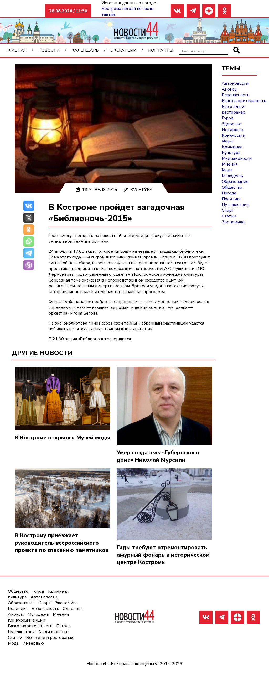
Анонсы (229, 89)
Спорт (228, 210)
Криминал (232, 147)
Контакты (160, 50)
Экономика (233, 222)
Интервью (232, 129)
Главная (16, 50)
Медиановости (237, 158)
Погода (229, 193)
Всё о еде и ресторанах (233, 109)
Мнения (230, 164)
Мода (227, 170)
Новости (49, 50)
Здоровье (231, 124)
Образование (235, 181)
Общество (232, 187)
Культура (141, 190)
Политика (231, 199)
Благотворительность (244, 101)
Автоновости (235, 83)
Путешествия (235, 205)
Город (228, 118)
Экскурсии (123, 50)
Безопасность (235, 95)
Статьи (229, 216)
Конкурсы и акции (233, 138)
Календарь (85, 50)
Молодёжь (232, 176)
